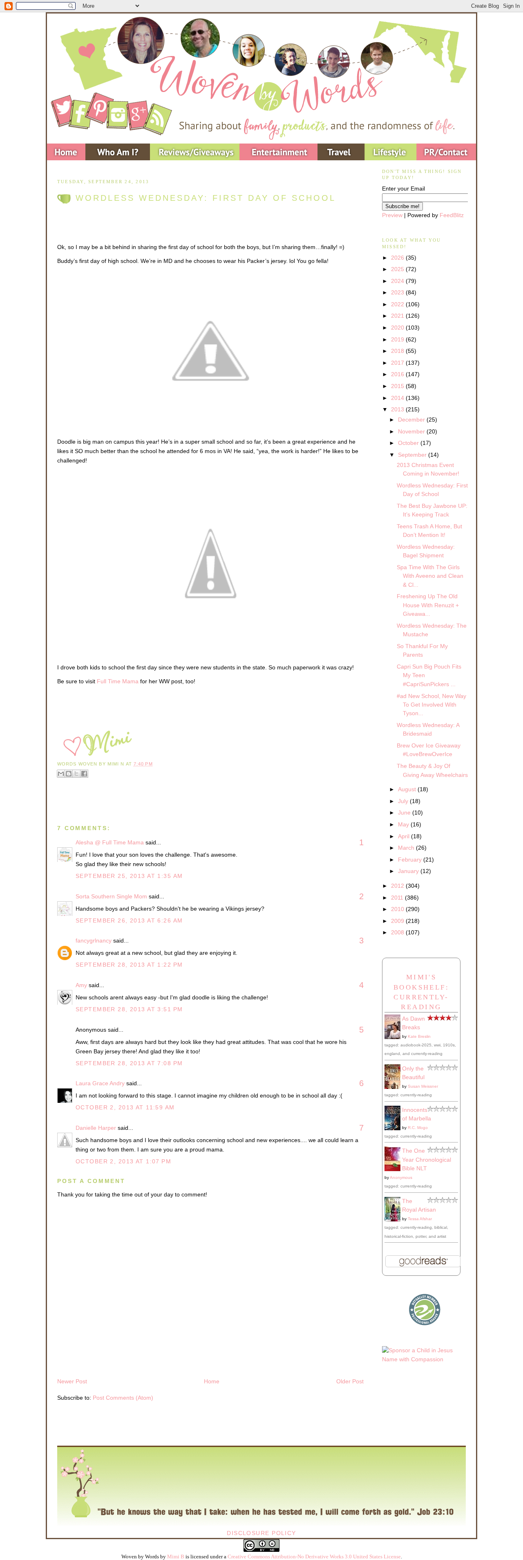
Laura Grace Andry (100, 1083)
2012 (398, 885)
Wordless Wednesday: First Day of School (206, 197)
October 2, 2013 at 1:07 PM (123, 1161)
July (404, 801)
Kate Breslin (419, 1036)
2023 (398, 292)
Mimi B (175, 1556)
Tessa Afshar (420, 1219)
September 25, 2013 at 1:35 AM (129, 876)
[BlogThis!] (69, 774)
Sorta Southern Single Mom (111, 896)
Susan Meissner (423, 1086)
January (409, 871)
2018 (398, 351)
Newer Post (72, 1381)
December (412, 419)
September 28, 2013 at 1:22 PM (129, 964)
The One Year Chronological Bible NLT (426, 1159)
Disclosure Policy (261, 1533)
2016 (398, 374)
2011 (398, 897)
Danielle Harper (96, 1128)
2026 (398, 257)
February (410, 859)
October (409, 443)
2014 (398, 398)
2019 (398, 339)
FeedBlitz (452, 215)
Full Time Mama (118, 681)
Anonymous (401, 1177)
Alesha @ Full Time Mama (110, 842)
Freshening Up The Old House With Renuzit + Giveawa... (428, 605)
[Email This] (61, 774)
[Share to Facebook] (84, 774)
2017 (398, 362)
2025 (398, 269)
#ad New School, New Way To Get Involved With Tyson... (431, 705)
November (412, 431)
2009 (398, 921)
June (405, 812)
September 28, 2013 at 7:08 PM (129, 1063)
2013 (398, 409)
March (407, 847)
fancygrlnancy (94, 940)
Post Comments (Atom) (123, 1397)
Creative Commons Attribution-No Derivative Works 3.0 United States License (314, 1556)
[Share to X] (76, 774)
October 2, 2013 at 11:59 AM (125, 1107)
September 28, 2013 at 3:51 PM (129, 1009)
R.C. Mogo (418, 1127)
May (404, 824)
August (408, 789)
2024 (398, 281)
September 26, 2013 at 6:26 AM (129, 920)
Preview (392, 215)
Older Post (350, 1381)
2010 (398, 909)
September (413, 454)
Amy (81, 985)
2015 (398, 386)
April (404, 836)
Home (211, 1381)
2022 (398, 304)
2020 (398, 327)
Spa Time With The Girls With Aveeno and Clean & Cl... (430, 576)
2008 (398, 932)
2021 (398, 315)
